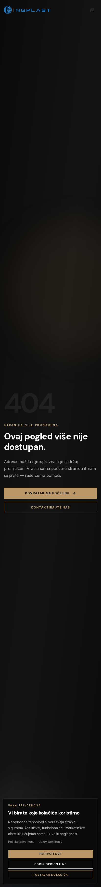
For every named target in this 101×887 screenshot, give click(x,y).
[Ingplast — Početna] (27, 10)
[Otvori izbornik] (92, 10)
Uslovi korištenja (50, 841)
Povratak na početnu (47, 493)
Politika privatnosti (21, 841)
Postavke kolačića (50, 874)
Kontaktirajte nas (50, 507)
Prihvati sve (50, 854)
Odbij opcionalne (50, 864)
